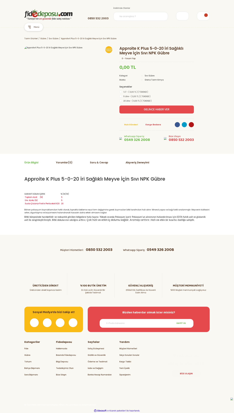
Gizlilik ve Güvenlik (97, 355)
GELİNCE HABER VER (156, 109)
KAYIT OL (181, 323)
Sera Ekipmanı (31, 374)
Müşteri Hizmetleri (128, 348)
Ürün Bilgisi (31, 162)
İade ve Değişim (95, 368)
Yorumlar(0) (64, 162)
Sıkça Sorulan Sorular (129, 355)
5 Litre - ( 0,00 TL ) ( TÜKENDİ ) (136, 96)
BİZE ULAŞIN (186, 373)
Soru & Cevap (99, 162)
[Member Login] (182, 16)
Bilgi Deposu (62, 361)
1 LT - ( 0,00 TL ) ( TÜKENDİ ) (135, 92)
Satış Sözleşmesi (96, 348)
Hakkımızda (61, 348)
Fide (26, 348)
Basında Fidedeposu (66, 355)
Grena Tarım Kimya (154, 79)
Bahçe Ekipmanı (32, 368)
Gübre (27, 355)
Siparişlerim (125, 374)
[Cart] (203, 16)
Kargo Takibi (125, 361)
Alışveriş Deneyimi (137, 162)
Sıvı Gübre (149, 75)
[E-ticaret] (116, 410)
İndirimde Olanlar (121, 8)
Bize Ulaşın (61, 374)
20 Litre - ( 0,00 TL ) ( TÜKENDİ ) (137, 100)
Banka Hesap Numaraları (100, 374)
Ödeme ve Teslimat (97, 361)
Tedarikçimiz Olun (65, 368)
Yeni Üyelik (124, 368)
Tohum (28, 361)
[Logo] (48, 14)
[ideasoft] (100, 410)
